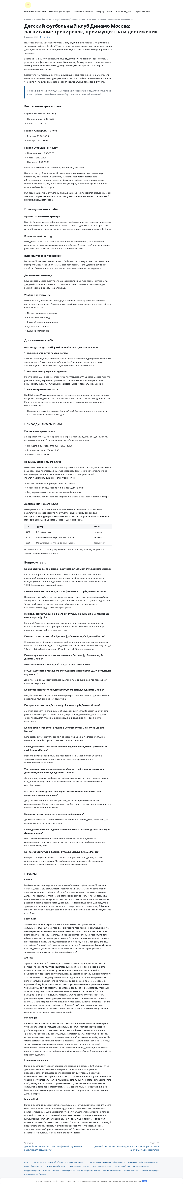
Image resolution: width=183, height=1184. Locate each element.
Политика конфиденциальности (143, 1162)
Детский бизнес (131, 1170)
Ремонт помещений (112, 1170)
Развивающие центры (59, 11)
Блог (26, 1162)
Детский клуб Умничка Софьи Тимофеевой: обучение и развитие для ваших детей (53, 1146)
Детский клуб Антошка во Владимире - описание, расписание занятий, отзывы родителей (126, 1146)
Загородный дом (104, 11)
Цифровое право (142, 11)
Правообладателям (33, 1166)
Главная (27, 19)
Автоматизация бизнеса (35, 1174)
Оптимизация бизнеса (35, 11)
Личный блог (39, 19)
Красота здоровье (51, 1170)
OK (145, 1181)
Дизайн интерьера (150, 1170)
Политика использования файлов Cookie (106, 1162)
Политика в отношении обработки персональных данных (58, 1162)
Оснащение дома (123, 11)
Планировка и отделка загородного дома (81, 1170)
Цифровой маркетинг (83, 11)
